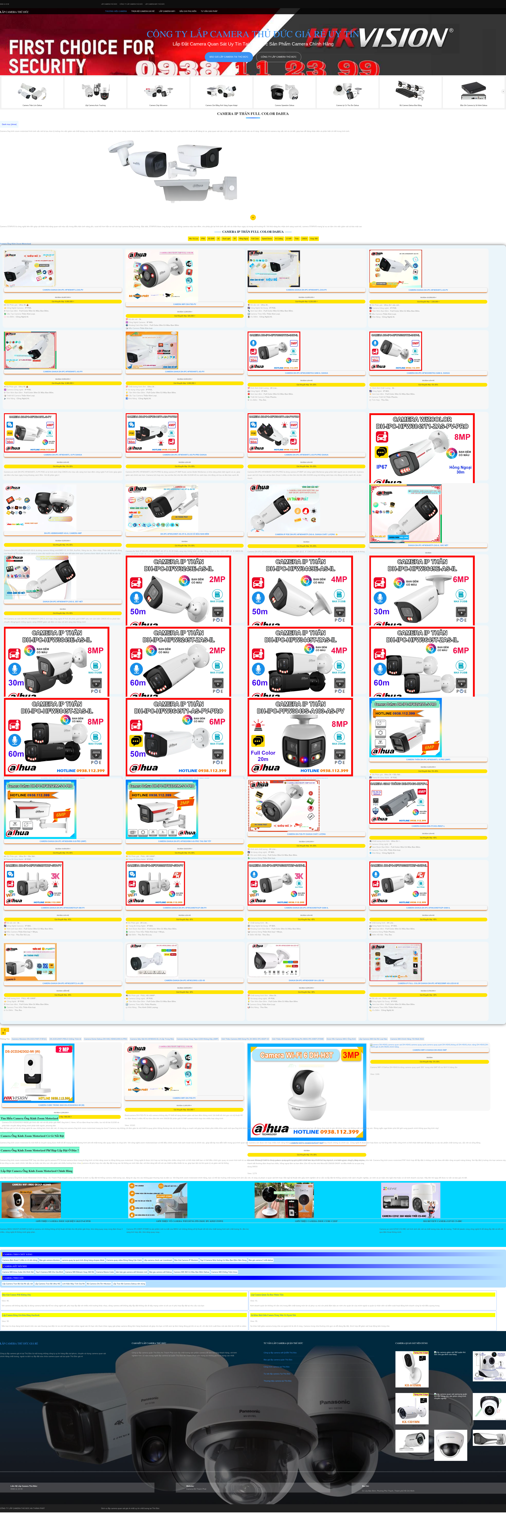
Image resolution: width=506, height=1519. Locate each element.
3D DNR (211, 239)
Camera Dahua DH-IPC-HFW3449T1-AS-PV (184, 372)
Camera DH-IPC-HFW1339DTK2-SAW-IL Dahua (306, 373)
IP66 (203, 239)
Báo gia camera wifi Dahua (160, 1272)
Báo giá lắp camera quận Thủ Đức (278, 1360)
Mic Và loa (193, 239)
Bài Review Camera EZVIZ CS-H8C (442, 1221)
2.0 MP (288, 239)
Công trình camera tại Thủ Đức (277, 1367)
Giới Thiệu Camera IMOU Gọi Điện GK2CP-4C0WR (63, 1221)
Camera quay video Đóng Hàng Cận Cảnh (124, 1260)
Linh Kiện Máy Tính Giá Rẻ (73, 1284)
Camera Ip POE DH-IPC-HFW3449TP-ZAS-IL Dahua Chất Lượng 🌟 (306, 534)
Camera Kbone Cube (105, 1272)
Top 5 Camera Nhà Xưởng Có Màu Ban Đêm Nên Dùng (223, 1260)
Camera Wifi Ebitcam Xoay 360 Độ (79, 1272)
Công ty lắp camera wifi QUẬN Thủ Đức (280, 1353)
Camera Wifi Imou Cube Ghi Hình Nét (18, 1272)
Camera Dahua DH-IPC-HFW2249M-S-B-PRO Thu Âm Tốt (184, 841)
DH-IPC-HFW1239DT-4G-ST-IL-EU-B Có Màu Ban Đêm (184, 534)
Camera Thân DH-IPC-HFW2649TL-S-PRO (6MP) (428, 759)
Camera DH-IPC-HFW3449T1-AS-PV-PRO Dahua (185, 455)
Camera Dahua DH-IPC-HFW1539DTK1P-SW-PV (63, 908)
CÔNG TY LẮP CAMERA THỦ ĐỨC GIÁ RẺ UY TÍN (253, 33)
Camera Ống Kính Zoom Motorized (15, 244)
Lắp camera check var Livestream (158, 1260)
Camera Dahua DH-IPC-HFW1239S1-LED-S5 (185, 980)
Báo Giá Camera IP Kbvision (186, 1260)
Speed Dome (267, 239)
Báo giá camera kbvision (49, 1260)
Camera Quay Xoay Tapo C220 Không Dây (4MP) (197, 1039)
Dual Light (226, 239)
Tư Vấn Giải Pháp (209, 11)
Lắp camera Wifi (167, 11)
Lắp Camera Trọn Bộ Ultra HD (47, 1284)
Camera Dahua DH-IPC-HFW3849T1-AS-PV (62, 372)
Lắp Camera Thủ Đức (109, 4)
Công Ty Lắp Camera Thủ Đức (131, 4)
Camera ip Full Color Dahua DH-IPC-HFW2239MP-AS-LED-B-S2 (428, 983)
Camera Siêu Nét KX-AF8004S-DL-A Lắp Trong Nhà (152, 1039)
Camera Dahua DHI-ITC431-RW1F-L (428, 826)
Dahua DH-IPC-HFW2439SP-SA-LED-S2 (306, 980)
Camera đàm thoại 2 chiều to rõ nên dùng (19, 1260)
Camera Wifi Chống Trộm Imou (224, 1272)
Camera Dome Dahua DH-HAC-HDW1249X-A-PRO (105, 1039)
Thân (297, 239)
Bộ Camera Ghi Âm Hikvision (99, 1284)
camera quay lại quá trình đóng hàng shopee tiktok (83, 1260)
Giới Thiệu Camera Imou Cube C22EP (316, 1221)
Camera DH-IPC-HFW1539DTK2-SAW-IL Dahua (428, 373)
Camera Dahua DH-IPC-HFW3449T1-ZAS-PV (306, 290)
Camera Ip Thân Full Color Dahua (253, 113)
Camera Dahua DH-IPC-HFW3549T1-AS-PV (428, 290)
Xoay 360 (314, 239)
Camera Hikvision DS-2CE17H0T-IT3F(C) (29, 1039)
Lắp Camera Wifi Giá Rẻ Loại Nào (373, 1039)
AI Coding (279, 239)
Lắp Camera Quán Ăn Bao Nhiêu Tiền (267, 1294)
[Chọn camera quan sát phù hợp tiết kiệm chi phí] (503, 91)
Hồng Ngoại (243, 239)
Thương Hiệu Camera (116, 11)
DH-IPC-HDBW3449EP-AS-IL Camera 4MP (63, 533)
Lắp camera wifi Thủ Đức (155, 4)
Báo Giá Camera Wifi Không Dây (16, 1294)
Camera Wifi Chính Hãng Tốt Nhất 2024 (407, 1039)
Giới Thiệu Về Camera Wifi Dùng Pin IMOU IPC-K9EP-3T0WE (298, 1039)
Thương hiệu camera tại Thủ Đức (278, 1381)
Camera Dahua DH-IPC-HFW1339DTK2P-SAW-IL (428, 908)
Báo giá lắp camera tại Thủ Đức (229, 57)
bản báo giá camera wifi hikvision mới (131, 1272)
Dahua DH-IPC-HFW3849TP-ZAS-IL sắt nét (63, 602)
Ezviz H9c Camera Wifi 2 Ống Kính (341, 1039)
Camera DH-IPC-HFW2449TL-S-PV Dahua (63, 455)
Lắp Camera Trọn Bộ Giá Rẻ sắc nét (17, 1284)
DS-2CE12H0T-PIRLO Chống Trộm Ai (65, 1039)
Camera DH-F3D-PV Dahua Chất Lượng (306, 834)
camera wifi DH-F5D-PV (184, 304)
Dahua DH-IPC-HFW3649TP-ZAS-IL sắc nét (428, 545)
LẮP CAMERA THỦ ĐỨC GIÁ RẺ (19, 1343)
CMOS (304, 239)
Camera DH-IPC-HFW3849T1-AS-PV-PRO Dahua (306, 455)
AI (218, 239)
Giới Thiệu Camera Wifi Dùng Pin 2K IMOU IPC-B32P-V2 (245, 1039)
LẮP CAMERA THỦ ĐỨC (14, 12)
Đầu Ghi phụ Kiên (188, 11)
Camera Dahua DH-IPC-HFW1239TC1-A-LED (63, 983)
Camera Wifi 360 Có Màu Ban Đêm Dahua (191, 1272)
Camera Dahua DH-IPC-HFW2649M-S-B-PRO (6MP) (63, 841)
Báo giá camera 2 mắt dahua (261, 1260)
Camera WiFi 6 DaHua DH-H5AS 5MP (430, 1050)
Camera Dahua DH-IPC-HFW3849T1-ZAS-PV (63, 290)
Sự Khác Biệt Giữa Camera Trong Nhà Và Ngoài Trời (273, 1315)
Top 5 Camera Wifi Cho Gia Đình (49, 1272)
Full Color (255, 239)
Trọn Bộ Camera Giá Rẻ (143, 11)
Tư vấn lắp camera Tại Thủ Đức (277, 1374)
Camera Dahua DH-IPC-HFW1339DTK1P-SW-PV (184, 908)
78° (234, 239)
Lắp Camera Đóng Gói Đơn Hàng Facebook (21, 1315)
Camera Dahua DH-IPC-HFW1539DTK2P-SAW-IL (306, 908)
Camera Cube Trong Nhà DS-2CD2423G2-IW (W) (61, 1105)
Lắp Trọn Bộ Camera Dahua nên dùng (129, 1284)
